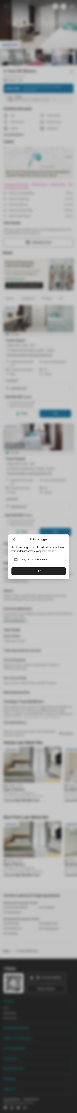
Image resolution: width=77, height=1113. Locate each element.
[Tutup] (13, 539)
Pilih (38, 571)
